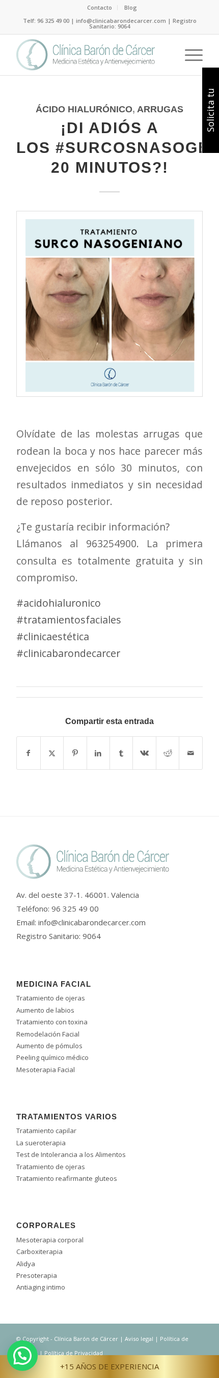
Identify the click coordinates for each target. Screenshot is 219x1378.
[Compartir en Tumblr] (121, 753)
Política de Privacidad (73, 1353)
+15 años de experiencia (109, 1366)
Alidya (25, 1263)
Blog (130, 7)
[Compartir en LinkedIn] (98, 753)
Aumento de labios (45, 1010)
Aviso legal (139, 1338)
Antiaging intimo (40, 1287)
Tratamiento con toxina (52, 1021)
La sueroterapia (41, 1142)
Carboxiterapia (39, 1251)
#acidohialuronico (58, 603)
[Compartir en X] (52, 753)
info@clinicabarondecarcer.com (92, 922)
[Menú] (189, 55)
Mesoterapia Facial (45, 1069)
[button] (22, 1355)
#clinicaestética (52, 636)
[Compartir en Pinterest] (75, 753)
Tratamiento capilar (46, 1130)
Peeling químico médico (52, 1057)
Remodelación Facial (47, 1034)
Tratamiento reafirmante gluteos (66, 1178)
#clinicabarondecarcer (68, 653)
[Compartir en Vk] (144, 753)
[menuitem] (100, 7)
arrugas (160, 109)
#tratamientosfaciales (68, 620)
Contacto (99, 7)
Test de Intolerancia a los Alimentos (71, 1154)
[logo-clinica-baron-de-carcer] (90, 55)
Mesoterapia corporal (50, 1239)
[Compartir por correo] (190, 753)
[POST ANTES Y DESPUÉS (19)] (109, 311)
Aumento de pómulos (49, 1045)
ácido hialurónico (84, 109)
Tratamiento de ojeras (50, 998)
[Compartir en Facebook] (28, 753)
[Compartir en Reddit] (167, 753)
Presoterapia (36, 1275)
